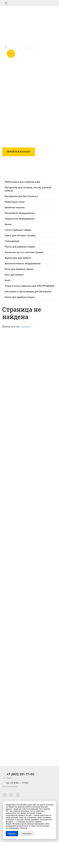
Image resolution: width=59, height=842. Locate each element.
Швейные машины (15, 208)
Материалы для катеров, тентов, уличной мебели (28, 189)
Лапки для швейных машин (20, 297)
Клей (7, 280)
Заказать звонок (11, 52)
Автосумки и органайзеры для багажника (28, 292)
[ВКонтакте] (26, 47)
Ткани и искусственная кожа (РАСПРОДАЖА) (29, 286)
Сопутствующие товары (18, 230)
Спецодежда (12, 241)
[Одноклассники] (32, 47)
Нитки (8, 224)
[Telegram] (19, 47)
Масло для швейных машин (20, 247)
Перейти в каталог (18, 152)
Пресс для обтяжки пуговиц (20, 236)
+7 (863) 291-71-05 (36, 15)
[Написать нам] (12, 47)
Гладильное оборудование (19, 219)
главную (25, 327)
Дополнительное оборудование (23, 264)
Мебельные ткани (15, 202)
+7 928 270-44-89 (36, 23)
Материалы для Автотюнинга (21, 196)
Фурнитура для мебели (18, 258)
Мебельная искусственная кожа (22, 182)
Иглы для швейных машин (19, 269)
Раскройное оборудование (20, 213)
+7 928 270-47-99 (36, 19)
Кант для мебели (14, 275)
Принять (12, 833)
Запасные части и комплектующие (24, 252)
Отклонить (27, 833)
